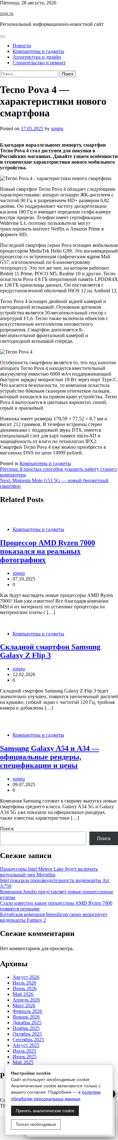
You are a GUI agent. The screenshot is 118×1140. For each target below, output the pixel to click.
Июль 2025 (24, 1051)
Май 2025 (23, 1062)
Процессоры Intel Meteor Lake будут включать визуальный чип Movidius (49, 871)
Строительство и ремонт (39, 62)
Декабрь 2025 (27, 1022)
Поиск (7, 828)
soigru (57, 128)
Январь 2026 (26, 1017)
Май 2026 (23, 994)
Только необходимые (36, 1124)
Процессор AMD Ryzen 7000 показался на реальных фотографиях (47, 551)
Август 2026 (26, 977)
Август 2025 (26, 1045)
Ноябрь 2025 (26, 1028)
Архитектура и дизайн (37, 57)
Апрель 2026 (26, 1000)
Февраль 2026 (27, 1011)
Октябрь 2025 (27, 1034)
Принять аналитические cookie (45, 1110)
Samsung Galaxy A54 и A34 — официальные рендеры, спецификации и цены (49, 756)
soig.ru (7, 13)
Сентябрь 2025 (28, 1039)
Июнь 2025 (25, 1056)
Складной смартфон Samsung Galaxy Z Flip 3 (50, 651)
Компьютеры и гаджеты (38, 51)
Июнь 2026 (25, 988)
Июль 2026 (24, 982)
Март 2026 (24, 1005)
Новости (22, 45)
